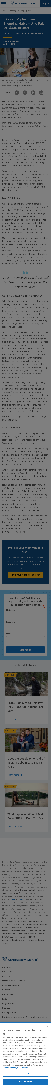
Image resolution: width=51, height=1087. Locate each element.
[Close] (47, 1026)
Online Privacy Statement (16, 1068)
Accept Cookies (25, 1082)
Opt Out (25, 1074)
